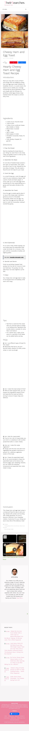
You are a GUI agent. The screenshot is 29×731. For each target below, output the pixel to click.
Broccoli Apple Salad (8, 529)
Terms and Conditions (14, 719)
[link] (5, 545)
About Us (17, 716)
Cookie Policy (6, 717)
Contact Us (22, 716)
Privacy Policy (11, 716)
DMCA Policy (13, 717)
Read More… (19, 598)
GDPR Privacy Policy (21, 717)
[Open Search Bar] (26, 9)
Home (6, 716)
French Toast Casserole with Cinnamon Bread (14, 545)
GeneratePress (21, 722)
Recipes (6, 524)
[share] (23, 544)
